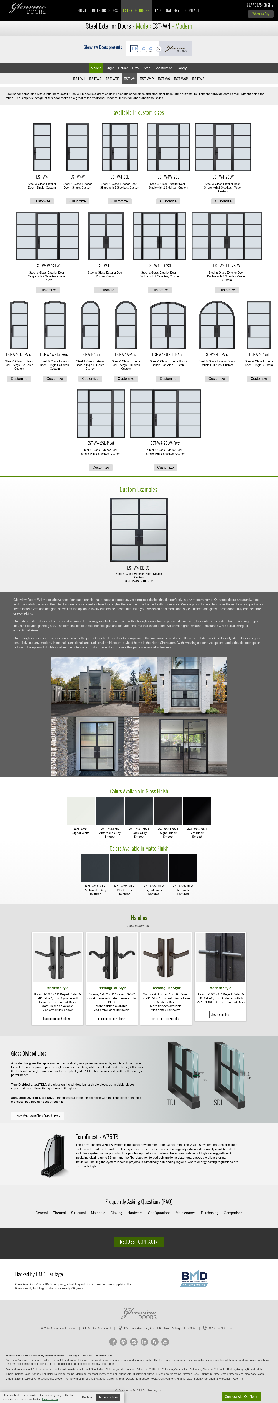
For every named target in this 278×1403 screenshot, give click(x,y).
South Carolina (108, 1378)
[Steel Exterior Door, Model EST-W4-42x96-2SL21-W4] (168, 147)
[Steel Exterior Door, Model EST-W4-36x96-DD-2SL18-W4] (159, 236)
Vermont (170, 1378)
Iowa (28, 1374)
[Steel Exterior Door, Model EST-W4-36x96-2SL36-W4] (223, 147)
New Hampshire (203, 1374)
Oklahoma (47, 1378)
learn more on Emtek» (57, 1018)
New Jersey (221, 1374)
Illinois (10, 1374)
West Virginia (210, 1378)
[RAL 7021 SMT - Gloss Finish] (139, 811)
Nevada (188, 1374)
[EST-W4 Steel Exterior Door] (95, 775)
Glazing (116, 1213)
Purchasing (209, 1213)
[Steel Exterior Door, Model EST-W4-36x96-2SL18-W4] (119, 147)
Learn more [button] (50, 1399)
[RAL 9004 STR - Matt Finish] (153, 868)
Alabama (111, 1369)
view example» (220, 1014)
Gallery (172, 10)
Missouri (152, 1374)
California (155, 1369)
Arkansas (142, 1369)
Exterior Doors (136, 10)
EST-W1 (79, 78)
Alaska (121, 1369)
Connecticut (181, 1369)
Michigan (112, 1374)
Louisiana (60, 1374)
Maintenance (186, 1213)
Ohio (37, 1378)
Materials (98, 1213)
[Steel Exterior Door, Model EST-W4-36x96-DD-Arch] (216, 325)
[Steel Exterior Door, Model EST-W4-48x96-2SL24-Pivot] (101, 413)
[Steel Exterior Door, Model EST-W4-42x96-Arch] (126, 325)
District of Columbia (214, 1369)
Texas (154, 1378)
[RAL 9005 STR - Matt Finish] (183, 868)
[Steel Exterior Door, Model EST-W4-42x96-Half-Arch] (54, 325)
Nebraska (176, 1374)
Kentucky (47, 1374)
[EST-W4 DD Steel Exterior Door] (95, 715)
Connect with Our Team (241, 1396)
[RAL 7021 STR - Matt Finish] (124, 868)
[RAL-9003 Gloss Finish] (81, 811)
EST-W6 (164, 78)
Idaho (260, 1369)
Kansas (36, 1374)
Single (109, 68)
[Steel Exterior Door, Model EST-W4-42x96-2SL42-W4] (47, 236)
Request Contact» (139, 1241)
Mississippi (139, 1374)
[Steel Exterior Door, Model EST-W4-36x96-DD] (106, 236)
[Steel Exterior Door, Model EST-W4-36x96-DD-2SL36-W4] (226, 236)
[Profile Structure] (55, 1156)
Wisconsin (225, 1378)
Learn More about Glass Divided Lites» (38, 1116)
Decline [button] (87, 1397)
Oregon (59, 1378)
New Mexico (236, 1374)
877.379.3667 (260, 6)
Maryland (81, 1374)
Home (82, 10)
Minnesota (125, 1374)
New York (251, 1374)
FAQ (158, 10)
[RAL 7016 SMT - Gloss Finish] (110, 811)
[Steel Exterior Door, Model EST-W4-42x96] (77, 147)
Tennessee (142, 1378)
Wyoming (238, 1378)
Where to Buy (260, 14)
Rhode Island (90, 1378)
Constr (163, 68)
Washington (194, 1378)
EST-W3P (112, 78)
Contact (192, 10)
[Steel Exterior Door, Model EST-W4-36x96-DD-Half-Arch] (168, 325)
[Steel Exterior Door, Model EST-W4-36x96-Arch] (90, 325)
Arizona (131, 1369)
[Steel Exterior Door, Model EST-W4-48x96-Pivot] (259, 325)
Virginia (181, 1378)
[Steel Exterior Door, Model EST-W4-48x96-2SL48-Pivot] (165, 413)
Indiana (19, 1374)
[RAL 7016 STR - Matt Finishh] (95, 868)
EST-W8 (198, 78)
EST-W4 (130, 78)
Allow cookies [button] (108, 1397)
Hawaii (251, 1369)
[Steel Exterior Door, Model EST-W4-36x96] (42, 147)
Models (96, 68)
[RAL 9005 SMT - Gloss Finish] (197, 811)
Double (123, 68)
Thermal (59, 1213)
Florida (231, 1369)
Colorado (168, 1369)
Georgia (241, 1369)
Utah (161, 1378)
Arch (147, 68)
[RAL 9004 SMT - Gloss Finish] (168, 811)
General (41, 1213)
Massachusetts (97, 1374)
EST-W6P (181, 78)
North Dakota (25, 1378)
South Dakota (126, 1378)
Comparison (233, 1213)
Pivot (135, 68)
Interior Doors (105, 10)
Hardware (135, 1213)
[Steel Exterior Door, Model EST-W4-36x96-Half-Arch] (19, 325)
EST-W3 (95, 78)
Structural (78, 1213)
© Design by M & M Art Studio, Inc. (139, 1390)
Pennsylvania (73, 1378)
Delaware (196, 1369)
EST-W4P (147, 78)
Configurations (159, 1213)
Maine (71, 1374)
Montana (163, 1374)
